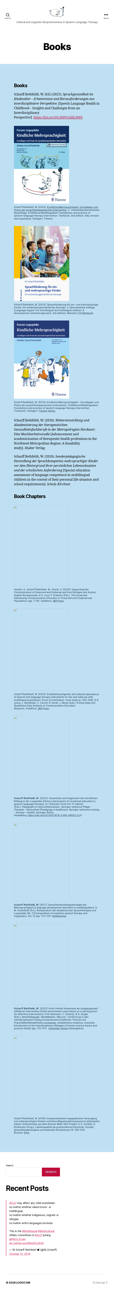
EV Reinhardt (85, 313)
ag (66, 1028)
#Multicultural (46, 1231)
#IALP (38, 1235)
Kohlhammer (59, 916)
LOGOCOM (23, 1282)
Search (9, 1165)
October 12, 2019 (19, 1253)
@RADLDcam (17, 1239)
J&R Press (58, 600)
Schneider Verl (56, 1028)
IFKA (26, 1132)
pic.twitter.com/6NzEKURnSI (26, 1243)
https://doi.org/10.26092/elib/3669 (58, 117)
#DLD (12, 1203)
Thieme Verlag (47, 410)
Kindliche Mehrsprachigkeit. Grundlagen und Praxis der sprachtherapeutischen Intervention (56, 208)
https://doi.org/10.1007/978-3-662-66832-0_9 (54, 815)
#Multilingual (29, 1231)
